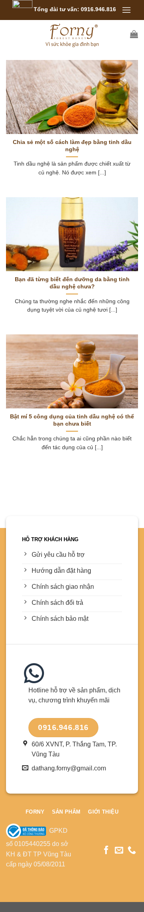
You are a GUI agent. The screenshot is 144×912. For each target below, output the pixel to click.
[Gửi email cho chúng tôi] (119, 850)
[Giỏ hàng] (134, 34)
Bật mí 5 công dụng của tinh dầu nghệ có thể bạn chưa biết (72, 420)
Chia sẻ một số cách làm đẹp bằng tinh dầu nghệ (72, 145)
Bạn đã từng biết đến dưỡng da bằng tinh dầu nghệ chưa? (72, 283)
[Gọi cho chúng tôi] (132, 850)
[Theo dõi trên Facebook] (106, 850)
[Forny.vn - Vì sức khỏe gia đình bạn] (72, 34)
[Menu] (126, 10)
